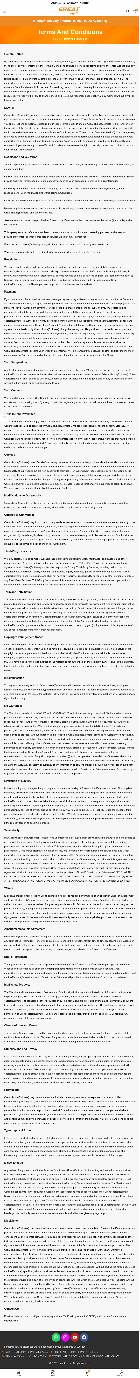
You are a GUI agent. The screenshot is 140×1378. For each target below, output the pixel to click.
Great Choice (64, 1363)
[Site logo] (69, 11)
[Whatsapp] (56, 1337)
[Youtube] (75, 1337)
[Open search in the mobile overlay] (128, 11)
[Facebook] (84, 1337)
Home (56, 39)
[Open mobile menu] (4, 11)
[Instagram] (65, 1337)
